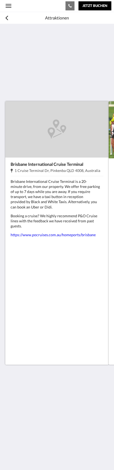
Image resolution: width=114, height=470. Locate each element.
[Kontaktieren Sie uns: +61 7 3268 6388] (69, 5)
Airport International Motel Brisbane (33, 5)
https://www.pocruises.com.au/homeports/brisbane (54, 234)
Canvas (34, 455)
